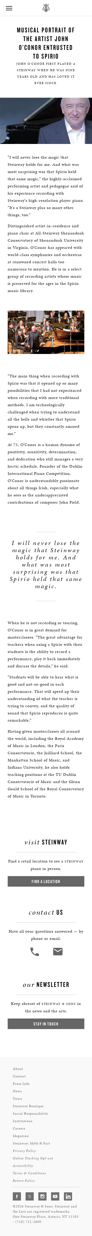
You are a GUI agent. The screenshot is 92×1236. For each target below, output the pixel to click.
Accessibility (23, 1165)
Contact (19, 1076)
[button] (35, 955)
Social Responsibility (30, 1113)
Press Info (21, 1083)
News (17, 1091)
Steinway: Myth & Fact (31, 1143)
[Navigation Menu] (9, 8)
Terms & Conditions (29, 1173)
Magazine (21, 1135)
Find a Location (46, 881)
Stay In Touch (46, 1023)
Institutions (22, 1121)
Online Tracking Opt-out (33, 1158)
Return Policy (24, 1180)
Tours (17, 1098)
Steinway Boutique (28, 1106)
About (18, 1068)
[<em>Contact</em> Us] (57, 955)
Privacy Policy (24, 1150)
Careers (19, 1128)
